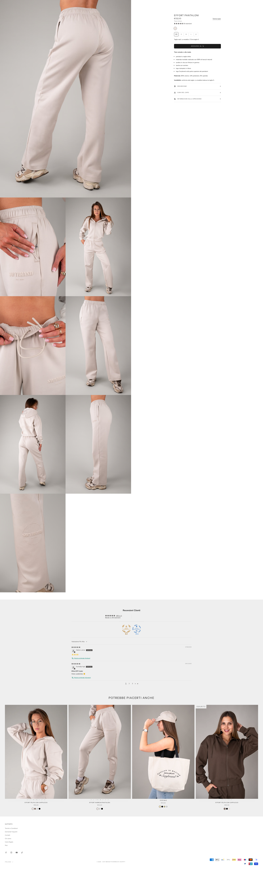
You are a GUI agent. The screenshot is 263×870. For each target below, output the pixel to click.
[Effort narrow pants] (100, 809)
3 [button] (132, 684)
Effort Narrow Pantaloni (99, 802)
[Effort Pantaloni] (175, 28)
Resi (6, 845)
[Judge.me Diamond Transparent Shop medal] (137, 629)
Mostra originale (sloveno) (82, 678)
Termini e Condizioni (11, 828)
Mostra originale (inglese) (82, 658)
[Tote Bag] (160, 806)
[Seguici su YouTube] (17, 852)
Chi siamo (8, 839)
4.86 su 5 (119, 616)
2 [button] (129, 684)
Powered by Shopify (118, 861)
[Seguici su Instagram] (11, 852)
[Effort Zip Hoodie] (37, 809)
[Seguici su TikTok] (22, 852)
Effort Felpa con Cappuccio (36, 802)
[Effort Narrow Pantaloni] (97, 809)
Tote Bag (163, 800)
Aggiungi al (196, 46)
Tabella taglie (217, 19)
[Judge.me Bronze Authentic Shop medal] (126, 629)
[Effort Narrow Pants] (102, 809)
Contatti (7, 835)
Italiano (8, 862)
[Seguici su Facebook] (6, 852)
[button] (178, 24)
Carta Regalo (9, 842)
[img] (76, 647)
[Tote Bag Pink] (167, 806)
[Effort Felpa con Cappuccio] (33, 809)
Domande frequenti (11, 832)
